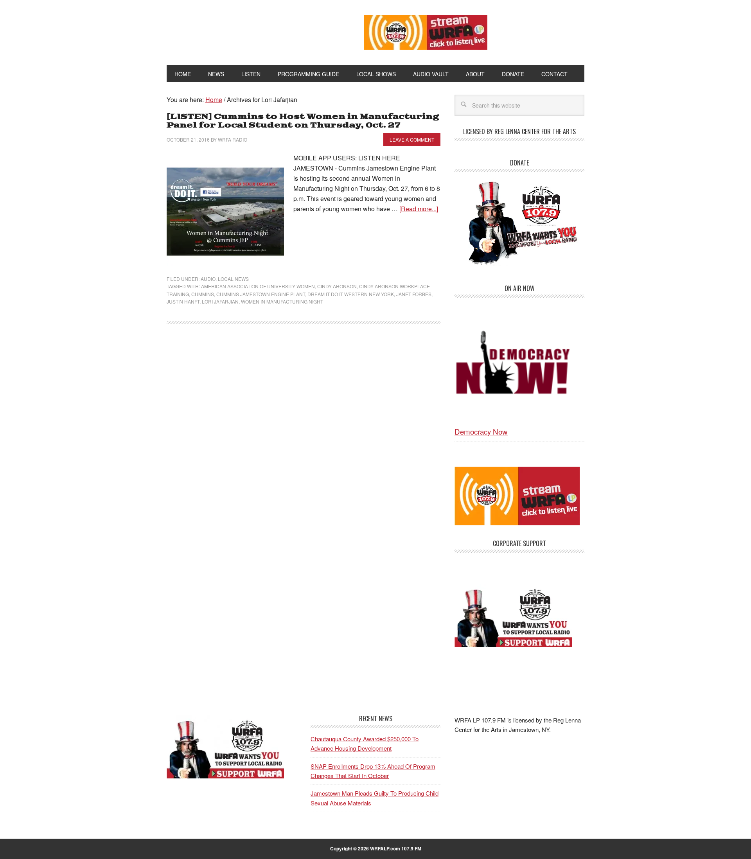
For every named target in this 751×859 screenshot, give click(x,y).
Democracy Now (481, 431)
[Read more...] (418, 208)
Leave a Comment (412, 139)
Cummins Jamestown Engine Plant (260, 294)
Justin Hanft (183, 301)
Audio (208, 278)
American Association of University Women (258, 286)
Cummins (202, 294)
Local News (233, 278)
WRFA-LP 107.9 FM (247, 30)
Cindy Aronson (337, 286)
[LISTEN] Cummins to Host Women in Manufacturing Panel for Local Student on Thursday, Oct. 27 (303, 121)
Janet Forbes (413, 294)
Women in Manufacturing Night (282, 301)
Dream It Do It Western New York (350, 294)
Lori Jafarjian (220, 301)
